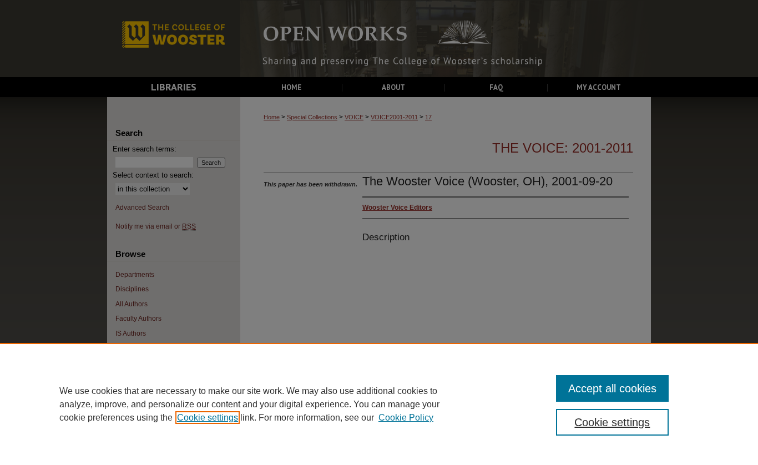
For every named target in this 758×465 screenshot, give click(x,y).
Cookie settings (207, 417)
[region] (379, 404)
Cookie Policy (405, 417)
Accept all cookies (612, 388)
